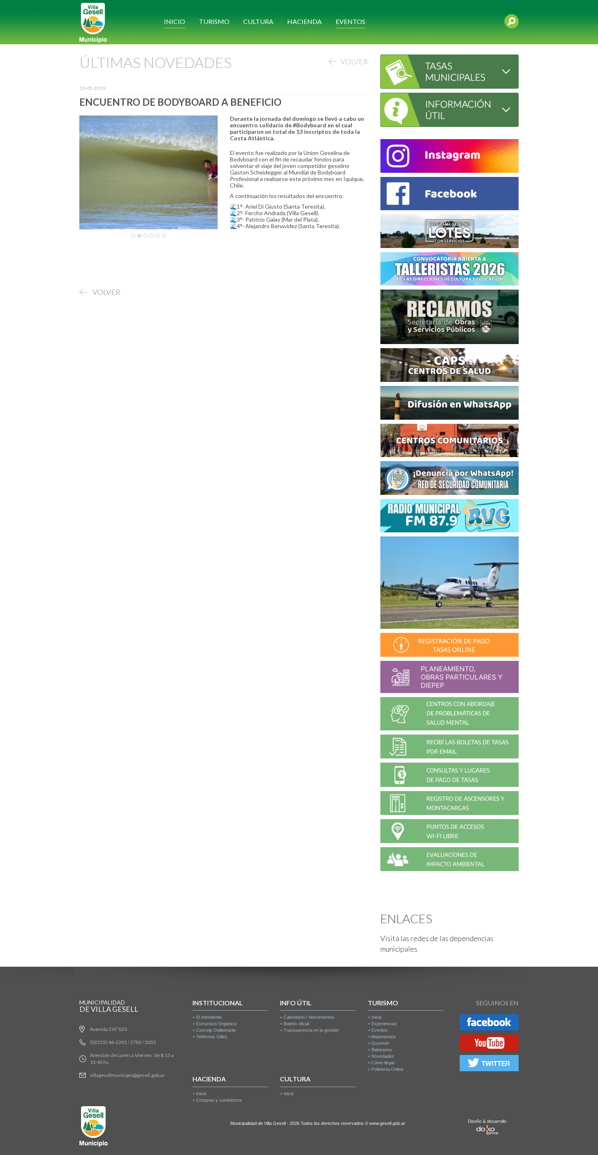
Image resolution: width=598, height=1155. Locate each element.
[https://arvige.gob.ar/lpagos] (449, 776)
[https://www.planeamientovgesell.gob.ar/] (449, 678)
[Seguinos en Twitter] (489, 1064)
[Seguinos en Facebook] (489, 1023)
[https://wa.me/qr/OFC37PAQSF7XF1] (449, 479)
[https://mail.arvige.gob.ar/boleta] (449, 747)
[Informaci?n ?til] (449, 109)
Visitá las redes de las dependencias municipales (436, 943)
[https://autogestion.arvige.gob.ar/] (449, 646)
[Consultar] (449, 70)
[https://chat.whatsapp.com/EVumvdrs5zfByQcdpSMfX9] (449, 404)
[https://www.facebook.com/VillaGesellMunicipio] (449, 195)
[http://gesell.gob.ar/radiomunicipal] (449, 517)
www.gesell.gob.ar (387, 1123)
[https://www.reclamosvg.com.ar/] (449, 318)
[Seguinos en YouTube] (489, 1044)
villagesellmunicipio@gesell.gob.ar (127, 1075)
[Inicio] (93, 22)
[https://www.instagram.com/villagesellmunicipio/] (449, 157)
